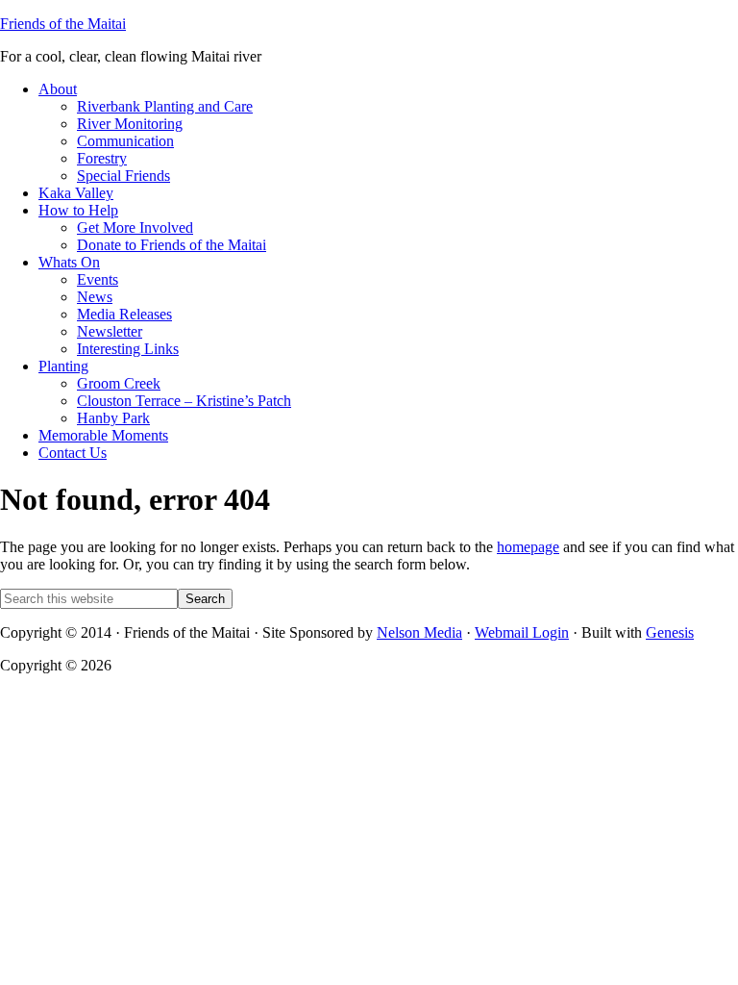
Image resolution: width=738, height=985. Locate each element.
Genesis (670, 632)
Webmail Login (522, 632)
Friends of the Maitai (63, 23)
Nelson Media (419, 632)
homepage (528, 547)
